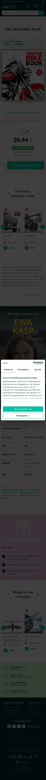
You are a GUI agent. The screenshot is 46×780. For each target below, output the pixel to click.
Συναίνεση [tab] (8, 369)
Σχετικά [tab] (38, 369)
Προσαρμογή (21, 416)
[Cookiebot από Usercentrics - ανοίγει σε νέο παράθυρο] (33, 363)
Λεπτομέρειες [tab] (23, 369)
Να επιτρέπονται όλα (23, 409)
